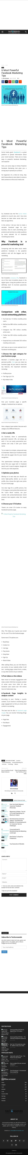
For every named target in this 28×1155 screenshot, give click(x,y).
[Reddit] (23, 1140)
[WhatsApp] (13, 81)
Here (13, 362)
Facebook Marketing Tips (17, 762)
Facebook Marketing (6, 762)
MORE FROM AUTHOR (19, 800)
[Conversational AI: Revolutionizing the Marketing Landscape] (5, 833)
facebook (18, 760)
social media (23, 214)
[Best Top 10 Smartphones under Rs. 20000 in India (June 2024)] (5, 1047)
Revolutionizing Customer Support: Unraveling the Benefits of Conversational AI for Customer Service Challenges (18, 822)
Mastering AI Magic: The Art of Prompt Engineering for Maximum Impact (17, 813)
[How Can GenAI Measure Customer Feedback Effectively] (5, 807)
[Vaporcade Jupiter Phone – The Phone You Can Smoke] (5, 1059)
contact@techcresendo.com (17, 1130)
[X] (6, 81)
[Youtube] (16, 1144)
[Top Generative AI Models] (5, 845)
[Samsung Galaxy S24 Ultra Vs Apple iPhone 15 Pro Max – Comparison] (5, 1033)
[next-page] (5, 851)
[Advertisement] (14, 15)
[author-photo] (14, 786)
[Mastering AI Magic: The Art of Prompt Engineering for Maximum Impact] (5, 814)
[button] (2, 32)
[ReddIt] (20, 81)
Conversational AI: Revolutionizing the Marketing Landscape (18, 831)
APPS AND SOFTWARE (10, 760)
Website (16, 764)
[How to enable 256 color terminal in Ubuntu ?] (5, 1067)
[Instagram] (7, 1140)
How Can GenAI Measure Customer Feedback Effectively (17, 806)
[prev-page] (2, 851)
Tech (7, 65)
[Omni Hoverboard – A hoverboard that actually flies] (5, 1075)
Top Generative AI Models (17, 844)
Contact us (14, 1150)
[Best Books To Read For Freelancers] (5, 838)
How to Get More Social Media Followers (7, 771)
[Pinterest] (9, 81)
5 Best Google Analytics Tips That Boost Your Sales (21, 772)
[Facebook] (2, 81)
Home (2, 65)
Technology (10, 764)
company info (14, 278)
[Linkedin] (16, 81)
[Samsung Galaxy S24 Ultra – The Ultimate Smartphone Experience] (5, 1041)
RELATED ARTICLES (7, 800)
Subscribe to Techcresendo (11, 937)
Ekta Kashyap (6, 78)
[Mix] (15, 1140)
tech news (4, 764)
